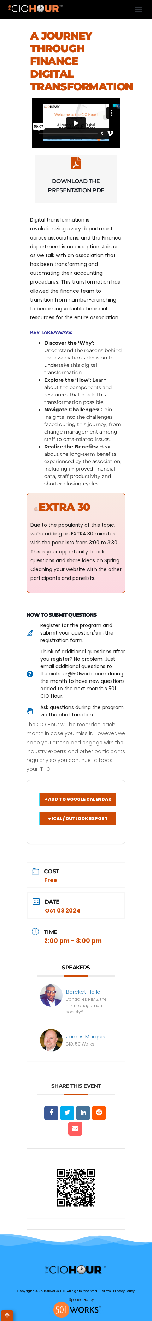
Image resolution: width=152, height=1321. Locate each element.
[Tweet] (67, 1113)
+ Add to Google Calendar (78, 799)
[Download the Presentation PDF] (76, 163)
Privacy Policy (124, 1291)
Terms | (106, 1291)
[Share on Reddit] (99, 1113)
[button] (139, 9)
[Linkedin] (83, 1113)
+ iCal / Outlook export (78, 819)
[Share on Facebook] (51, 1113)
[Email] (75, 1129)
